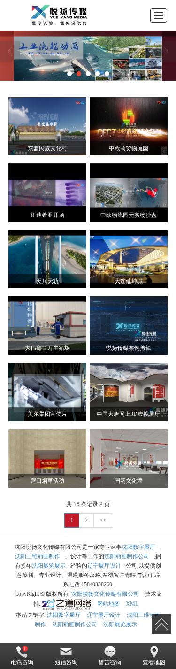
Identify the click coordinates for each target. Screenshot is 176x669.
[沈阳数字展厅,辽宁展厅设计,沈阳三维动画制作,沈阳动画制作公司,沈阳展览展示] (88, 56)
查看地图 (154, 662)
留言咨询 (110, 662)
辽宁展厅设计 (104, 565)
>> (102, 520)
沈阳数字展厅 (138, 547)
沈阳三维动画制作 (37, 556)
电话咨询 (22, 662)
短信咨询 (66, 662)
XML (132, 603)
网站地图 (108, 603)
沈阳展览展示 (49, 565)
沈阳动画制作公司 (126, 556)
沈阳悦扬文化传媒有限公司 (105, 594)
